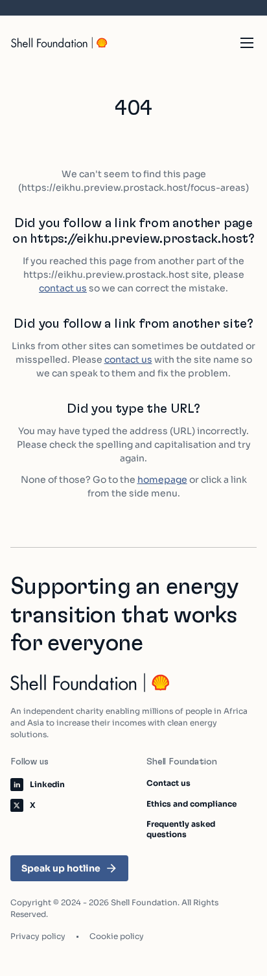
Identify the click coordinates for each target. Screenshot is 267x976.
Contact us (168, 783)
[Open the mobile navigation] (247, 43)
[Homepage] (59, 43)
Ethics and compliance (191, 804)
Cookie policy (116, 936)
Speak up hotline (60, 868)
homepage (162, 479)
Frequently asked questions (180, 829)
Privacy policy (37, 936)
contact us (63, 288)
